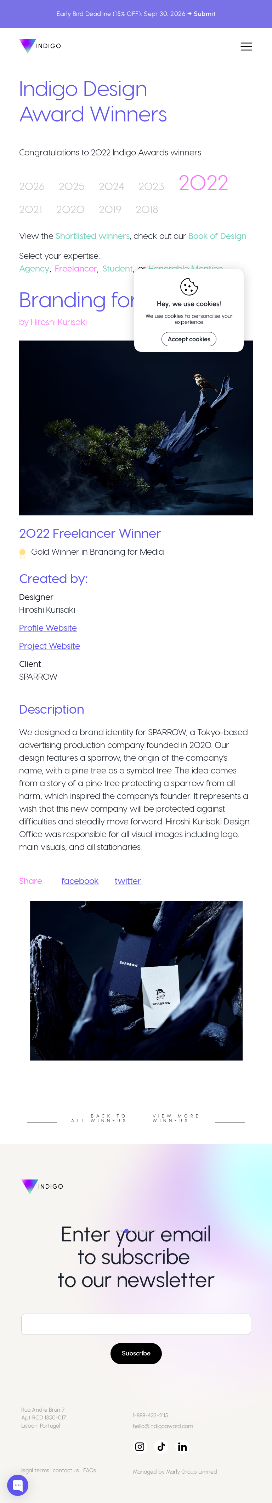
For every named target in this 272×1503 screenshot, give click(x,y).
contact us (66, 1470)
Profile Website (48, 627)
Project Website (49, 645)
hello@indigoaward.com (163, 1426)
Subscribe (136, 1353)
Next (258, 1062)
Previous (13, 1062)
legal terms (35, 1470)
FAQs (89, 1470)
